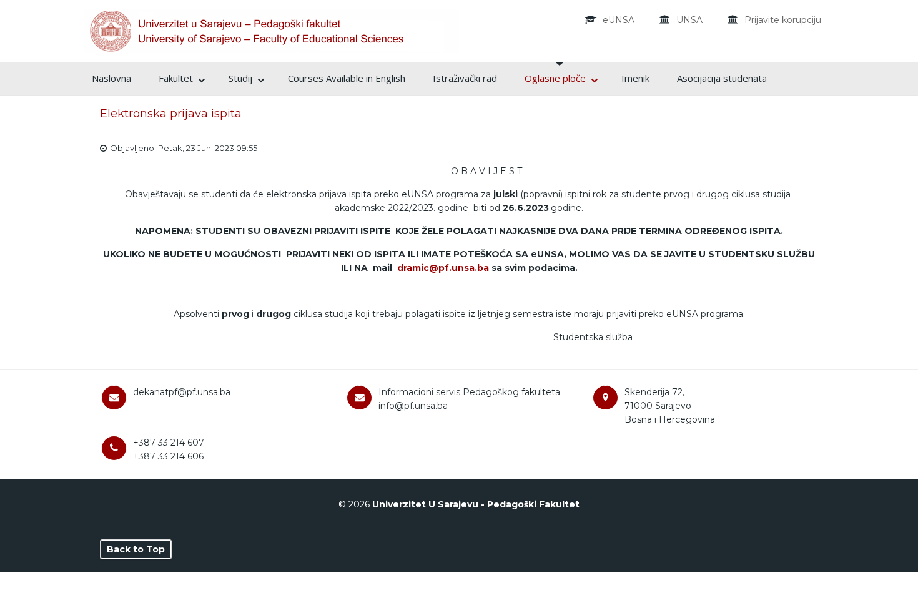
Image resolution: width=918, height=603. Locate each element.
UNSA (689, 20)
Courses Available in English (346, 78)
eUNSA (618, 20)
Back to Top (136, 549)
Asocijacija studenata (722, 78)
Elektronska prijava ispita (171, 113)
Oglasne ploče (555, 78)
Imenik (635, 78)
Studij (240, 78)
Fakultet (176, 78)
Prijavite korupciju (782, 20)
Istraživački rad (465, 78)
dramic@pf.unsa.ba (443, 267)
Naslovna (111, 78)
